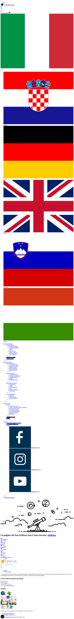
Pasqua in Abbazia (13, 412)
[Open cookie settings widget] (2, 616)
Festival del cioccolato (14, 408)
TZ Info (5, 570)
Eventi (7, 404)
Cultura (11, 385)
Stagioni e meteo (13, 367)
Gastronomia (12, 384)
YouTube (35, 491)
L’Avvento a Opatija (14, 410)
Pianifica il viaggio (7, 362)
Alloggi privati (12, 396)
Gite (10, 388)
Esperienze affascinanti (11, 383)
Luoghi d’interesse (13, 374)
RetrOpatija (12, 413)
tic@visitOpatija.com (9, 585)
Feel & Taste (12, 391)
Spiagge (11, 378)
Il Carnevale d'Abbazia (14, 411)
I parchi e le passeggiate (14, 375)
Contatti (5, 421)
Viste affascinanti (10, 373)
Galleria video (12, 351)
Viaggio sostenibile (13, 364)
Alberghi (11, 395)
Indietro (52, 535)
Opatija (11, 349)
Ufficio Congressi (7, 571)
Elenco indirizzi (12, 354)
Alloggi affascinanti (10, 394)
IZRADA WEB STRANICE (7, 617)
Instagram (35, 469)
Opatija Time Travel (13, 406)
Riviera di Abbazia (13, 353)
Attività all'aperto (13, 387)
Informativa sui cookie (8, 613)
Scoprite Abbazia (10, 345)
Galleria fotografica (13, 346)
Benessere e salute (13, 389)
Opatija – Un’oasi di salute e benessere (18, 407)
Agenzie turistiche (13, 398)
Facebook (35, 447)
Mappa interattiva (13, 368)
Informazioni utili (13, 370)
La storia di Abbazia (13, 347)
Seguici (8, 425)
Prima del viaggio (10, 363)
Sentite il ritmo (6, 403)
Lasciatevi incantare (8, 343)
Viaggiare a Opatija (13, 366)
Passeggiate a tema (13, 379)
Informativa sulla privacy (9, 614)
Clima (10, 350)
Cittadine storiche (13, 377)
